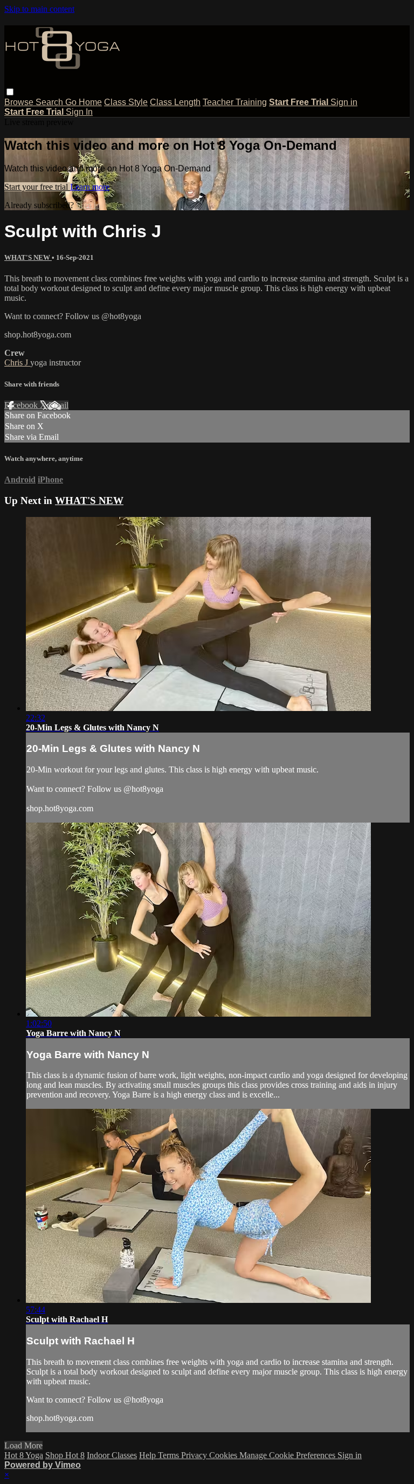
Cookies (224, 1455)
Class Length (175, 102)
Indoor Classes (112, 1455)
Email (58, 405)
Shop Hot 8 (65, 1455)
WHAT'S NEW (28, 257)
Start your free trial (37, 186)
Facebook (22, 405)
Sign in (343, 102)
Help (148, 1455)
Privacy (195, 1455)
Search (50, 102)
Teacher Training (235, 102)
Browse (20, 102)
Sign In (79, 111)
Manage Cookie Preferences (288, 1455)
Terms (169, 1455)
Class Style (126, 102)
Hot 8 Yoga (23, 1455)
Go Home (83, 102)
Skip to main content (39, 8)
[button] (9, 91)
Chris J (17, 362)
